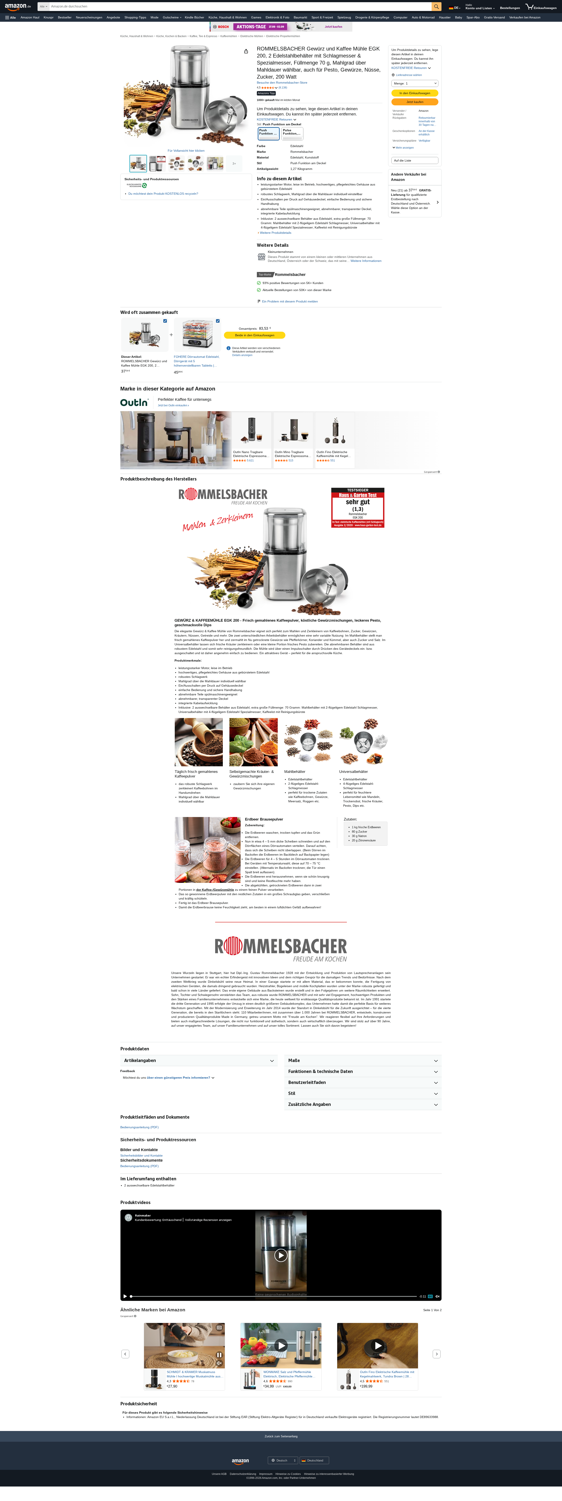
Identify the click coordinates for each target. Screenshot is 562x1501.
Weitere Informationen (366, 261)
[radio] (138, 163)
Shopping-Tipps (135, 17)
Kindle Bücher (194, 17)
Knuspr (49, 17)
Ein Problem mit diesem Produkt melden (290, 301)
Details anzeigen (242, 355)
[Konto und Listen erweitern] (494, 8)
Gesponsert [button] (430, 471)
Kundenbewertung (148, 1220)
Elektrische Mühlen (251, 36)
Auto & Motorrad (423, 17)
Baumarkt (300, 17)
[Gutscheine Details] (181, 17)
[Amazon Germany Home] (240, 1462)
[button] (10, 17)
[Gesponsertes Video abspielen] (281, 1346)
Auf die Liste (402, 160)
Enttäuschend (172, 1220)
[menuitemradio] (430, 1296)
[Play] (124, 1296)
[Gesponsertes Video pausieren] (219, 1355)
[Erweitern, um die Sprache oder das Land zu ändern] (460, 8)
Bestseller (65, 17)
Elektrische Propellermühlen (283, 36)
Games (256, 17)
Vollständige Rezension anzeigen (208, 1220)
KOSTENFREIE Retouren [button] (409, 68)
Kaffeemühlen (228, 36)
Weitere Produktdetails (275, 232)
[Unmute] (437, 1296)
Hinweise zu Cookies (288, 1474)
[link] (197, 334)
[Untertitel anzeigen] (219, 1328)
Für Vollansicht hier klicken (186, 150)
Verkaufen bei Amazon (524, 17)
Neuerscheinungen (89, 17)
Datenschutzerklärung (243, 1474)
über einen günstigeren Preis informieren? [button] (179, 1077)
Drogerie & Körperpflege (372, 17)
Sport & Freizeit (322, 17)
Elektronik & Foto (277, 17)
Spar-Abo (473, 17)
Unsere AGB (219, 1474)
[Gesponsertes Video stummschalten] (219, 1363)
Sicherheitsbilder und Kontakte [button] (141, 1155)
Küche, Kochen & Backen (171, 36)
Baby (458, 17)
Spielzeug (344, 17)
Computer (400, 17)
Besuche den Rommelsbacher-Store (282, 82)
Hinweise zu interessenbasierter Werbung (329, 1474)
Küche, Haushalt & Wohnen (228, 17)
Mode (155, 17)
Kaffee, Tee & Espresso (203, 36)
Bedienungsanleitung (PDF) (139, 1127)
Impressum (265, 1474)
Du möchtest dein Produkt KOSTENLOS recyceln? (163, 193)
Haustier (445, 17)
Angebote (113, 17)
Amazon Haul (30, 17)
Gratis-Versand (494, 17)
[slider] (273, 1296)
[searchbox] (240, 6)
